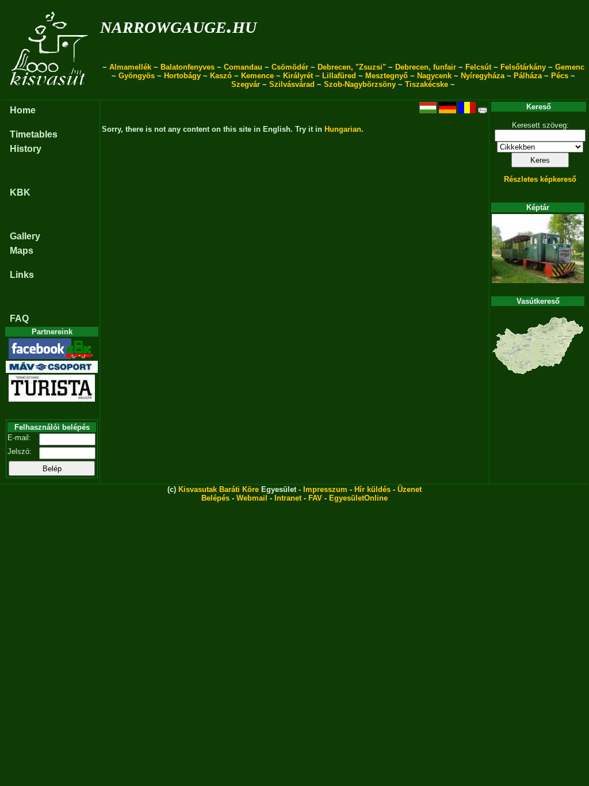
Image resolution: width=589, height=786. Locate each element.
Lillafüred (339, 75)
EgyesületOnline (358, 498)
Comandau (243, 67)
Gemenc (569, 67)
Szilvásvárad (292, 84)
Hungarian (342, 129)
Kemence (257, 75)
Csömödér (289, 67)
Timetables (34, 134)
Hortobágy (182, 75)
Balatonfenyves (187, 67)
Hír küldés (372, 489)
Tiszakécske (426, 84)
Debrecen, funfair (425, 67)
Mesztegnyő (386, 75)
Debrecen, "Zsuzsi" (352, 67)
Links (22, 275)
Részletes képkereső (540, 179)
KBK (20, 192)
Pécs (559, 75)
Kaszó (221, 75)
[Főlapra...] (50, 93)
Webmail (251, 498)
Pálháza (528, 75)
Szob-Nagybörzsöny (360, 84)
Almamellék (130, 67)
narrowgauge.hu (178, 25)
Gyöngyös (136, 75)
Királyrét (298, 75)
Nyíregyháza (482, 75)
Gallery (25, 236)
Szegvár (245, 84)
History (25, 149)
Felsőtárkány (523, 67)
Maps (21, 250)
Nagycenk (434, 75)
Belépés (215, 498)
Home (23, 110)
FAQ (19, 318)
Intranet (287, 498)
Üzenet (409, 489)
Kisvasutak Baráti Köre (218, 489)
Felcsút (478, 67)
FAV (315, 498)
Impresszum (325, 489)
